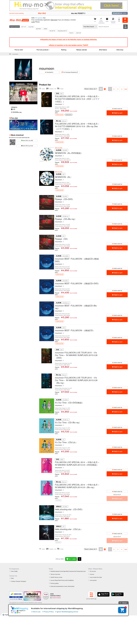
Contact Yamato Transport (18, 581)
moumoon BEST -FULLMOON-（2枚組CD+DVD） (77, 283)
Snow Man (31, 26)
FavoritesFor (49, 72)
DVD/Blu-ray (17, 112)
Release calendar (81, 50)
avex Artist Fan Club (96, 577)
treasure (71, 33)
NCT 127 (23, 26)
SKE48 (45, 28)
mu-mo (92, 574)
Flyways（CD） (62, 239)
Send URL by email (27, 145)
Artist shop (119, 50)
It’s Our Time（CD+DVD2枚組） (69, 402)
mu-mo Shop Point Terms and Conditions (62, 580)
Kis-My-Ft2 (52, 31)
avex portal (93, 580)
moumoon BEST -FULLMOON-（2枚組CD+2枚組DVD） (77, 260)
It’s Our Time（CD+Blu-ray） (68, 422)
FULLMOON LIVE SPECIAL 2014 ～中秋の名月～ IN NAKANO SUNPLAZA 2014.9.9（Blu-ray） (77, 486)
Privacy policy (55, 583)
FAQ (12, 578)
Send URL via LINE (27, 140)
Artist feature (103, 50)
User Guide (14, 571)
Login (33, 22)
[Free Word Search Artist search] (90, 26)
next (125, 89)
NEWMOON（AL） (63, 177)
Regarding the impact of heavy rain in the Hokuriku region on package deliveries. (69, 39)
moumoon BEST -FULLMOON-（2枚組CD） (75, 330)
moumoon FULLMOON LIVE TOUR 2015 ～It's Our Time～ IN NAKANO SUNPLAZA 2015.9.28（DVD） (76, 355)
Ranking (63, 50)
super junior (79, 33)
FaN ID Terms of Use (56, 577)
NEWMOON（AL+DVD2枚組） (69, 153)
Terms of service (55, 574)
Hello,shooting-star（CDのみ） (68, 529)
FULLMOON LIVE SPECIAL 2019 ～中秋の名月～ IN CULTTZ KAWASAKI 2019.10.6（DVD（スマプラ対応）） (77, 99)
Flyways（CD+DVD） (64, 199)
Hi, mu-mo (93, 571)
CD (14, 109)
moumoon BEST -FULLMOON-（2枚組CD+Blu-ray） (76, 307)
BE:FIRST (38, 28)
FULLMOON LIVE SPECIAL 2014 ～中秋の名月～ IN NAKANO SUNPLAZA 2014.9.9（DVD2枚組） (77, 463)
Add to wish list (118, 108)
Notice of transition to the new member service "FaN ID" (69, 45)
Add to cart (118, 113)
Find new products (42, 50)
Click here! (54, 20)
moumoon (58, 104)
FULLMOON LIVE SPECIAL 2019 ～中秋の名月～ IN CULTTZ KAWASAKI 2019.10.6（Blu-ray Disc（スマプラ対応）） (77, 126)
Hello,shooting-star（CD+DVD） (69, 509)
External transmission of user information (62, 586)
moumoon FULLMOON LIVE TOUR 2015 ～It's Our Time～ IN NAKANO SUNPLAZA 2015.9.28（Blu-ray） (76, 380)
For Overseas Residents (69, 72)
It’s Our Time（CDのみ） (66, 442)
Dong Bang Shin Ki (62, 31)
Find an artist (19, 50)
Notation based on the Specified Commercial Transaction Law (68, 571)
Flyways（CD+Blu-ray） (65, 219)
